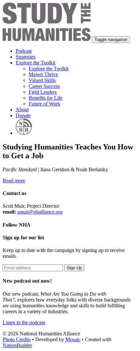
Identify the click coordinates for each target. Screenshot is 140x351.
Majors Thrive (43, 74)
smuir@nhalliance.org (40, 212)
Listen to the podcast (24, 322)
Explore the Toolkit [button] (35, 62)
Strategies (25, 57)
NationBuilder (17, 345)
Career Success (44, 86)
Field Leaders (43, 92)
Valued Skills (42, 80)
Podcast (24, 51)
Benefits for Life (46, 98)
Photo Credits (17, 339)
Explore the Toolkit (48, 68)
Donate (23, 115)
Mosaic (72, 339)
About (22, 109)
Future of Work (44, 103)
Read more (14, 180)
